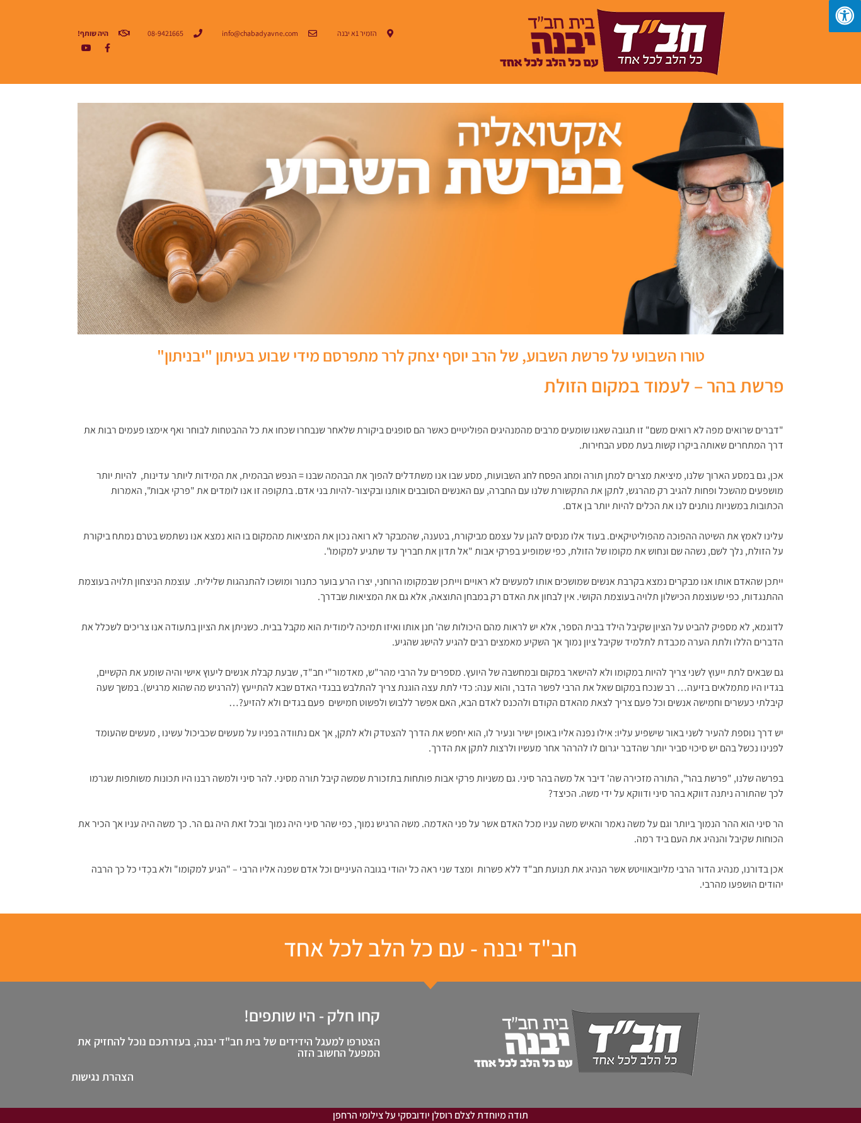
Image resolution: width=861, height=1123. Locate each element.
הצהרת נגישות (102, 1076)
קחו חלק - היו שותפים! (312, 1015)
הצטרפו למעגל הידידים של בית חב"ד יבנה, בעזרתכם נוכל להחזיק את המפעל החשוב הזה (229, 1047)
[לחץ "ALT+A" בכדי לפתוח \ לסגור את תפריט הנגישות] (845, 16)
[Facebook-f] (107, 48)
